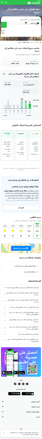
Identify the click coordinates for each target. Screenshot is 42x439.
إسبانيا (36, 42)
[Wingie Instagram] (23, 384)
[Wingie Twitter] (19, 384)
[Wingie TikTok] (15, 384)
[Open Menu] (2, 2)
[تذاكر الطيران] (40, 42)
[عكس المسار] (36, 25)
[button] (30, 106)
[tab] (21, 164)
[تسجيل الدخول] (6, 2)
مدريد (32, 42)
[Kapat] (3, 433)
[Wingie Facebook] (27, 384)
